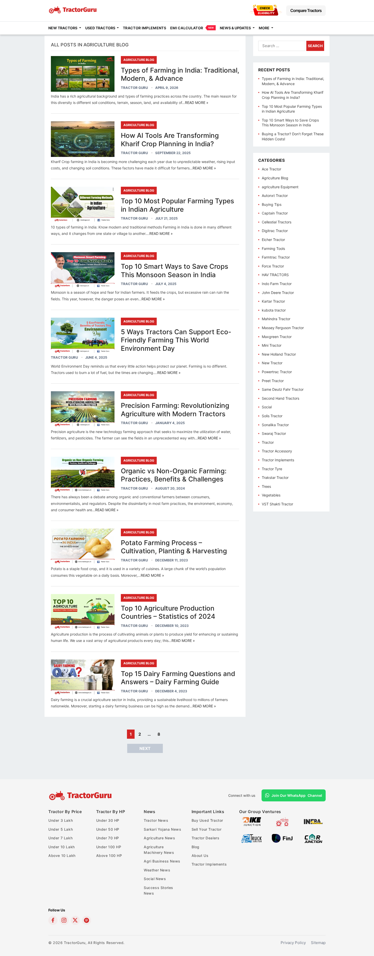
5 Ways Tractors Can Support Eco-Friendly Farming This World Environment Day (176, 340)
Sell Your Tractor (207, 829)
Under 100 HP (108, 847)
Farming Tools (273, 248)
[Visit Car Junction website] (313, 841)
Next (145, 748)
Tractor (268, 442)
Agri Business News (162, 861)
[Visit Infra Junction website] (313, 825)
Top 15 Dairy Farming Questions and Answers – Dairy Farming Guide (178, 678)
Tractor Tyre (272, 469)
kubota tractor (274, 310)
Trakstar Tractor (275, 477)
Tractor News (156, 820)
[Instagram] (64, 920)
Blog (195, 847)
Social (267, 407)
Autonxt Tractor (275, 195)
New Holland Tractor (279, 354)
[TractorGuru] (81, 795)
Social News (155, 879)
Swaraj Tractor (274, 433)
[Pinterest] (86, 920)
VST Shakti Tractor (277, 504)
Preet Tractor (273, 381)
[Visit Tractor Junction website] (282, 825)
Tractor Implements (144, 28)
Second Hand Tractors (280, 398)
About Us (200, 855)
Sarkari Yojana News (162, 829)
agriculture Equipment (280, 187)
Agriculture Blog (138, 60)
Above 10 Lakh (62, 855)
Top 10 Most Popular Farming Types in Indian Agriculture (177, 205)
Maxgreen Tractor (277, 336)
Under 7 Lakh (60, 838)
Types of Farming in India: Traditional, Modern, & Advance (180, 74)
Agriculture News (159, 838)
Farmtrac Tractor (276, 257)
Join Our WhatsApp (296, 795)
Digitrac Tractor (275, 230)
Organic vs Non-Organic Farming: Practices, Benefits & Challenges (173, 475)
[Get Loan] (265, 14)
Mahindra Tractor (276, 319)
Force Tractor (273, 266)
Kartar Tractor (273, 301)
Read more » (196, 102)
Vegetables (271, 495)
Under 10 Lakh (61, 847)
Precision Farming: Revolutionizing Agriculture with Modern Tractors (175, 409)
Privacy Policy (293, 942)
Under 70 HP (107, 838)
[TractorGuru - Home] (73, 12)
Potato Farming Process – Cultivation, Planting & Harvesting (174, 547)
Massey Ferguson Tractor (283, 328)
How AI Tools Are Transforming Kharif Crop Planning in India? (170, 139)
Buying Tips (271, 204)
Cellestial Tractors (276, 222)
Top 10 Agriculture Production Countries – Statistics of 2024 (168, 612)
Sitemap (318, 942)
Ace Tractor (271, 169)
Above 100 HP (109, 855)
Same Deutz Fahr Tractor (283, 389)
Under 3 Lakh (60, 820)
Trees (266, 486)
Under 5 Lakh (60, 829)
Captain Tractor (275, 213)
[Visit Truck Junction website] (251, 841)
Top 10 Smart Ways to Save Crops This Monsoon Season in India (174, 270)
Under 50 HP (108, 829)
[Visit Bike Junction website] (251, 825)
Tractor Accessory (277, 451)
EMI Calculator (186, 28)
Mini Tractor (271, 345)
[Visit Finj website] (282, 841)
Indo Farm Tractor (277, 283)
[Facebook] (52, 920)
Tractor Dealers (206, 838)
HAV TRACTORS (275, 275)
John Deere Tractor (278, 292)
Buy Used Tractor (207, 820)
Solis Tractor (272, 416)
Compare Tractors (306, 10)
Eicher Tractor (273, 239)
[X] (75, 920)
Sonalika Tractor (275, 425)
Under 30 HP (108, 820)
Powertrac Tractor (277, 372)
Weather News (157, 870)
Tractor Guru (134, 88)
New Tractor (272, 363)
